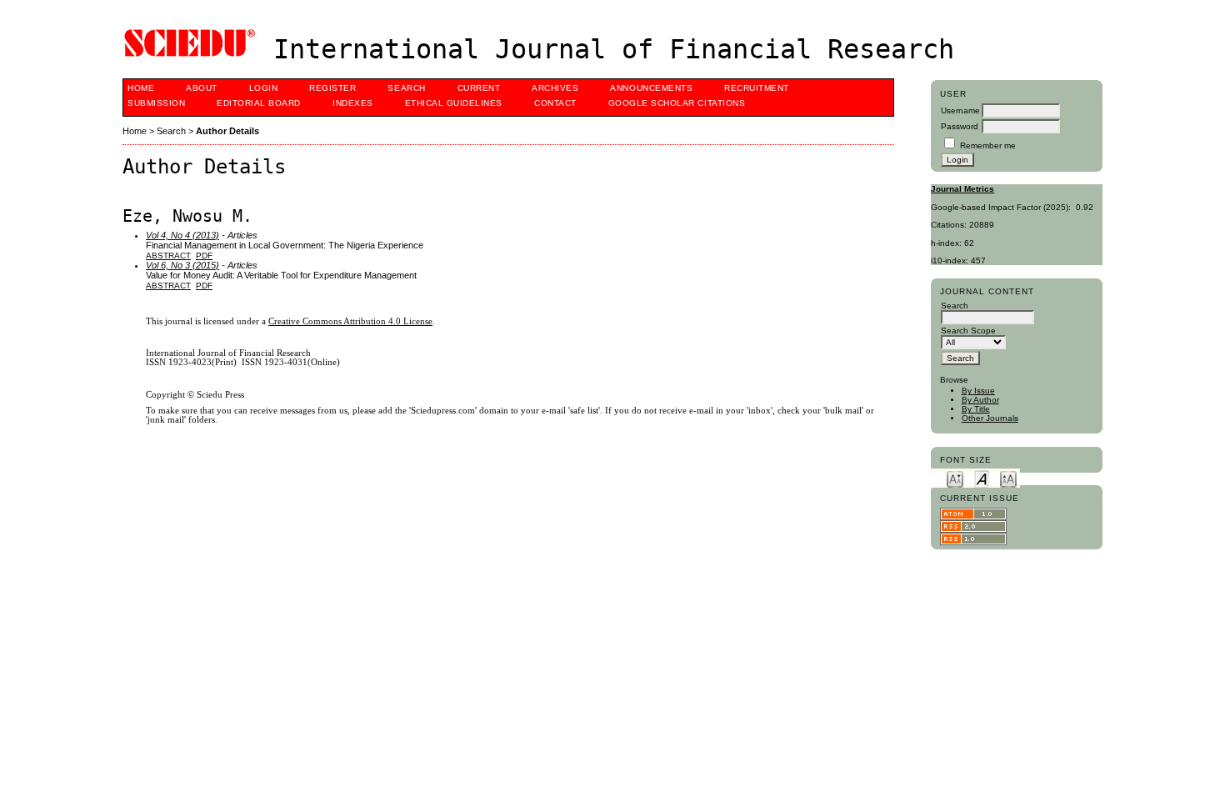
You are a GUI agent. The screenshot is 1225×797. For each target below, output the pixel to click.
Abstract (168, 255)
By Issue (978, 390)
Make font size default (981, 478)
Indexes (352, 103)
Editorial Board (259, 103)
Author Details (227, 131)
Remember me (988, 145)
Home (141, 88)
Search (406, 88)
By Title (976, 409)
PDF (204, 255)
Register (332, 88)
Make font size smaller (955, 478)
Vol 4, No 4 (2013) (182, 235)
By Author (980, 399)
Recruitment (756, 88)
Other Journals (990, 418)
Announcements (651, 88)
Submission (156, 103)
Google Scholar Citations (676, 103)
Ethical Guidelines (453, 103)
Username (960, 110)
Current (479, 88)
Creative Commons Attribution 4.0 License (350, 321)
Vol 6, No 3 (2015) (182, 265)
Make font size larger (1008, 478)
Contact (555, 103)
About (202, 88)
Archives (555, 88)
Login (263, 88)
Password (959, 126)
